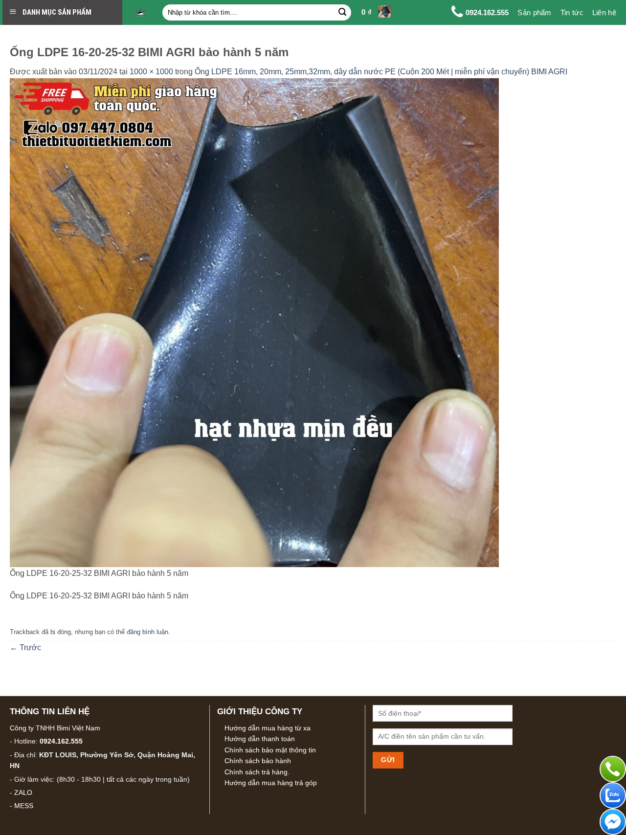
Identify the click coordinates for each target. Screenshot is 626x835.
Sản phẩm (534, 12)
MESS (23, 806)
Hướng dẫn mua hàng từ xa (267, 728)
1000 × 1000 (151, 71)
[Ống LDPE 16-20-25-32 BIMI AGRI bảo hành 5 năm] (254, 322)
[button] (376, 12)
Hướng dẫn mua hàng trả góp (270, 783)
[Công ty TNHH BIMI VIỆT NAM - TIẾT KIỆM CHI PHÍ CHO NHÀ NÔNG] (140, 12)
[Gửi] (342, 12)
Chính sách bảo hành (257, 761)
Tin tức (571, 12)
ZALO (23, 792)
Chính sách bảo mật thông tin (270, 750)
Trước (25, 647)
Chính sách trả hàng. (257, 772)
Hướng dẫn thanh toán (259, 739)
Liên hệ (604, 12)
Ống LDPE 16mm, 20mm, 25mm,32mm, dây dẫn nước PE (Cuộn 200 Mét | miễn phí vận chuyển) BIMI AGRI (381, 71)
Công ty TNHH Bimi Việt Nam (55, 728)
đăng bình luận (147, 632)
